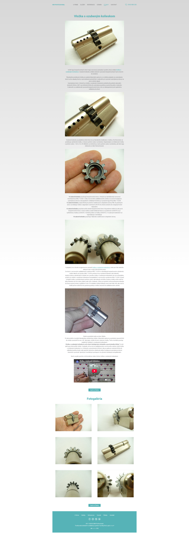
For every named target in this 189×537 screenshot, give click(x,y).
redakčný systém (94, 525)
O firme (75, 4)
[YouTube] (99, 520)
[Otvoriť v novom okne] (94, 528)
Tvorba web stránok (80, 525)
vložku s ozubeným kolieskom (101, 267)
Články (106, 4)
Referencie (91, 4)
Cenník (99, 4)
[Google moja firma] (96, 520)
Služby (82, 4)
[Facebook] (90, 520)
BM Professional (58, 4)
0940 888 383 (132, 5)
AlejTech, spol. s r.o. (107, 525)
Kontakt (114, 4)
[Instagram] (93, 520)
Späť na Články (94, 390)
